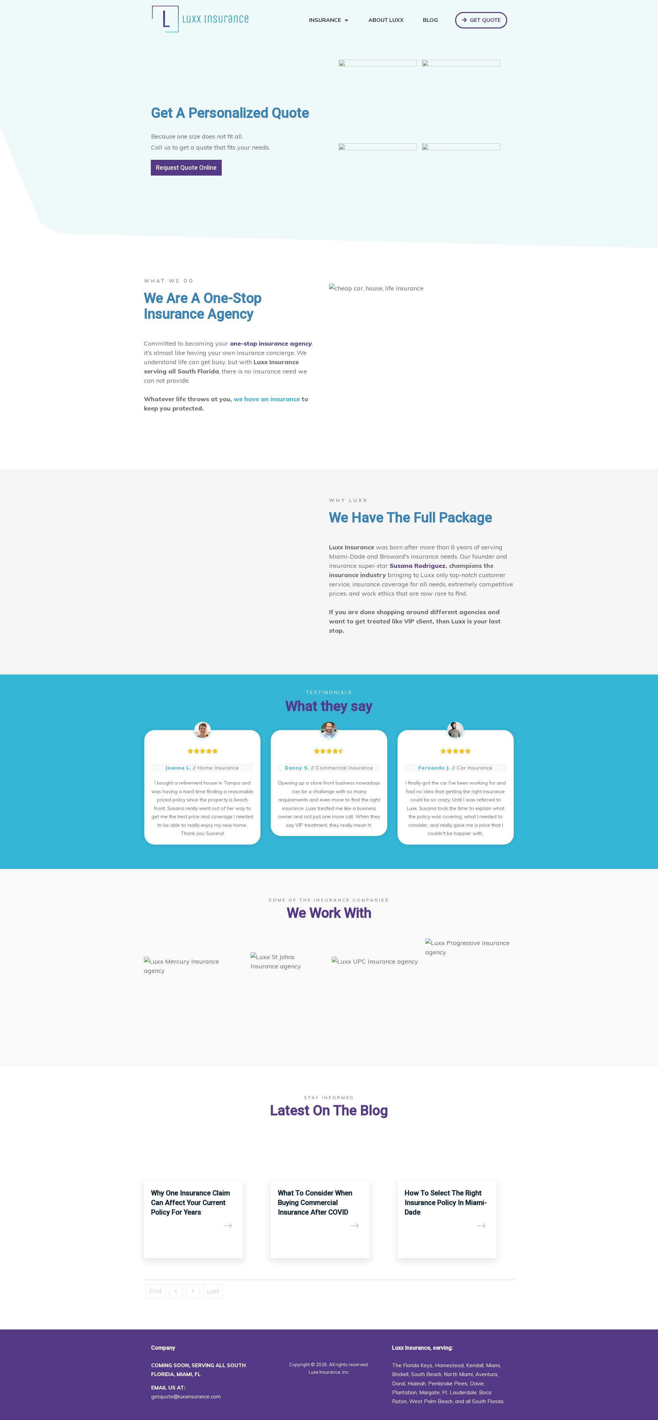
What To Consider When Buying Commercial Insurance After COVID (329, 1200)
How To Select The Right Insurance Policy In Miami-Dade (456, 1200)
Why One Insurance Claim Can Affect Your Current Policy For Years (202, 1200)
